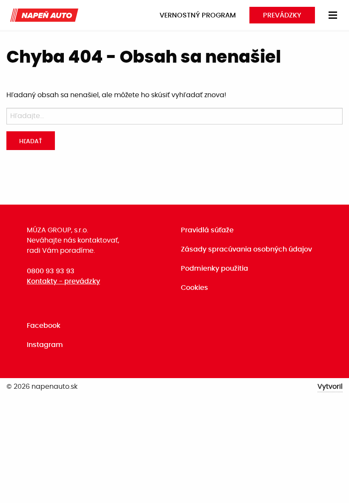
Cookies (194, 287)
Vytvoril (330, 386)
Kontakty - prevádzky (63, 281)
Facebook (43, 325)
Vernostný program (198, 15)
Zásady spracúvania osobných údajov (246, 249)
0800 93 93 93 (50, 271)
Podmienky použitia (214, 268)
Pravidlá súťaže (207, 230)
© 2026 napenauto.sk (41, 386)
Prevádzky (282, 15)
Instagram (45, 344)
